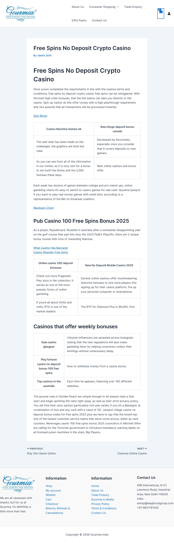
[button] (117, 7)
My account (53, 490)
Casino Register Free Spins (50, 252)
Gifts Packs (79, 20)
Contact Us (99, 20)
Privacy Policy (100, 504)
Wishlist (51, 495)
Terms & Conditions (103, 508)
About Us (78, 6)
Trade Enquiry (133, 6)
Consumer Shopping (102, 6)
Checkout (52, 504)
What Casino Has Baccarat (50, 247)
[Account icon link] (169, 13)
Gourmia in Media (102, 499)
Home (95, 486)
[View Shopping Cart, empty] (160, 13)
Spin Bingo (40, 115)
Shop (49, 486)
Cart (48, 499)
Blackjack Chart (43, 207)
